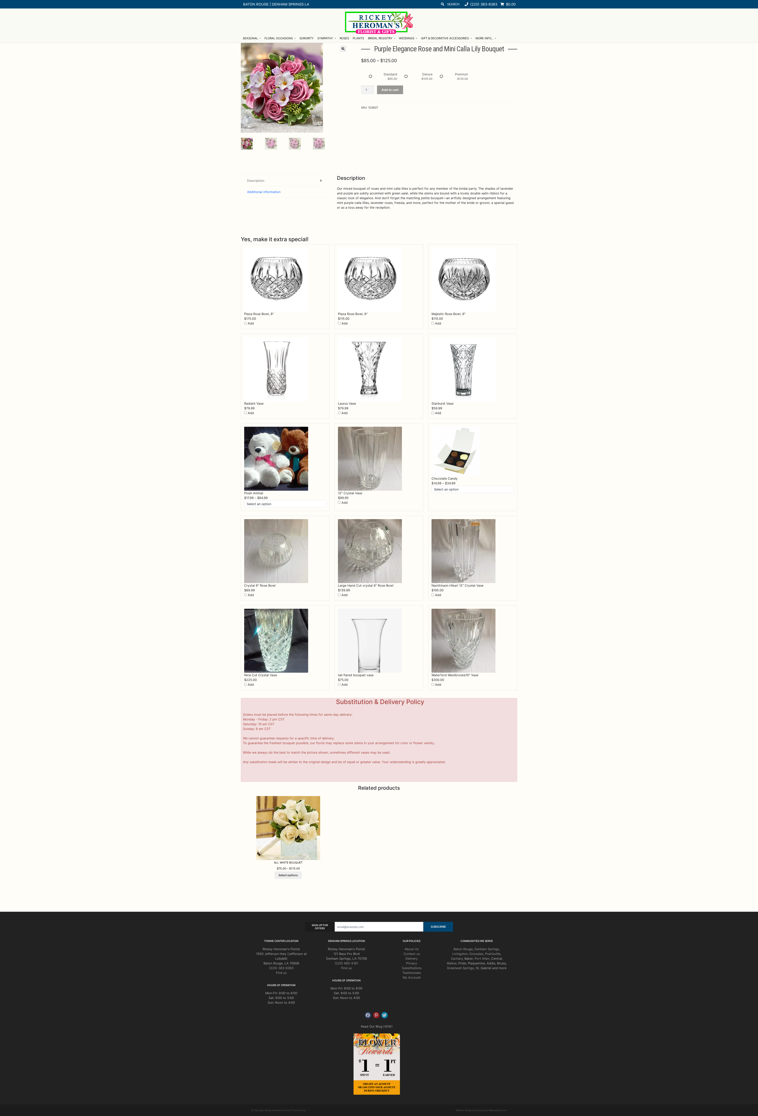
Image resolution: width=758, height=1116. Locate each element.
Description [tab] (255, 181)
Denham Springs (487, 949)
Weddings (406, 38)
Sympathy (325, 38)
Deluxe (427, 74)
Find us (281, 973)
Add (250, 323)
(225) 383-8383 (281, 968)
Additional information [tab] (263, 192)
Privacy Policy (298, 1110)
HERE (387, 1026)
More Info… (484, 38)
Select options (288, 875)
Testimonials (411, 973)
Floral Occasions (279, 38)
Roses (344, 38)
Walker (452, 963)
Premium (461, 74)
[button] (343, 49)
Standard (390, 74)
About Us (412, 949)
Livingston (460, 954)
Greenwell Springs (460, 968)
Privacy (411, 963)
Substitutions (411, 968)
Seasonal (250, 38)
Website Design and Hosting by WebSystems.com (481, 1110)
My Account (412, 977)
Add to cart (390, 90)
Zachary (457, 958)
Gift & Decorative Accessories (445, 38)
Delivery (411, 958)
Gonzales (476, 954)
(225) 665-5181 (346, 963)
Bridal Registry (380, 38)
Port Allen (482, 958)
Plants (358, 38)
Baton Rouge (463, 949)
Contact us (411, 954)
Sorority (306, 38)
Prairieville (492, 954)
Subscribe (438, 926)
